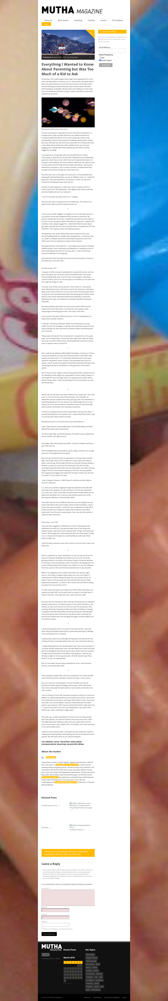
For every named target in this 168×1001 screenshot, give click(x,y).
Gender (96, 971)
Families (91, 20)
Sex (102, 986)
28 (75, 978)
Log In (124, 997)
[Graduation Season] (82, 827)
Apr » (70, 983)
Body (97, 964)
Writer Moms (96, 990)
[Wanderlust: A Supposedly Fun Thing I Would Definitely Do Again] (80, 803)
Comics (103, 20)
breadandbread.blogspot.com (66, 782)
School (97, 986)
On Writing (99, 980)
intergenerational (49, 744)
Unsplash (64, 129)
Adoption (49, 741)
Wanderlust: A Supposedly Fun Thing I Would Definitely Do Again (81, 806)
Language (89, 977)
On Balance (90, 980)
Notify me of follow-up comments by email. (58, 929)
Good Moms (90, 974)
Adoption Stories (91, 958)
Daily (102, 58)
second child (72, 744)
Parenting (78, 20)
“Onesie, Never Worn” (50, 777)
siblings (81, 744)
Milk (100, 977)
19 (70, 974)
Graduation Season (76, 830)
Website (44, 922)
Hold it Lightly (76, 741)
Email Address (104, 47)
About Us (48, 20)
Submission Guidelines (112, 997)
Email (44, 914)
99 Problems (117, 20)
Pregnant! (89, 986)
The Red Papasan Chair (49, 805)
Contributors (97, 997)
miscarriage (61, 744)
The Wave (45, 827)
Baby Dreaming (91, 961)
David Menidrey (53, 129)
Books (88, 967)
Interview (99, 974)
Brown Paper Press (71, 765)
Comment (46, 888)
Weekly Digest (106, 60)
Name (44, 907)
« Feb (65, 983)
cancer (56, 741)
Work (88, 990)
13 (73, 971)
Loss (46, 24)
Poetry (97, 983)
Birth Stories (63, 20)
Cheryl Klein (65, 741)
